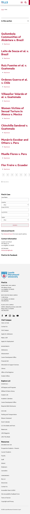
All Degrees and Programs (8, 387)
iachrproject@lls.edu (7, 250)
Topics (3, 217)
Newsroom (4, 429)
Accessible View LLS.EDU (8, 490)
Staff (2, 459)
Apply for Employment (7, 341)
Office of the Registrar (7, 372)
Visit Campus (5, 330)
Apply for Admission (7, 334)
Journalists (4, 470)
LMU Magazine (5, 433)
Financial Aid (4, 361)
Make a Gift (4, 337)
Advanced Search (8, 234)
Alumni (3, 463)
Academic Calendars (6, 398)
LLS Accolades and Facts (8, 425)
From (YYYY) (5, 207)
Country (3, 202)
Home (2, 9)
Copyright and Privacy (7, 501)
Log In (19, 509)
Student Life (4, 395)
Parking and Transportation (9, 414)
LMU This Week (5, 437)
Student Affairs (5, 376)
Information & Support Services (10, 365)
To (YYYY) (4, 212)
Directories (4, 483)
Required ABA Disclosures (8, 406)
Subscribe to (6, 181)
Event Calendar (5, 422)
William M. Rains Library (8, 391)
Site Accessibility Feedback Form (10, 494)
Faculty (3, 456)
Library (3, 368)
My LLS (3, 479)
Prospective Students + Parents (10, 448)
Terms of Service (5, 497)
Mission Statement (6, 418)
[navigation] (22, 2)
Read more (7, 44)
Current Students (6, 452)
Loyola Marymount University (10, 509)
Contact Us (4, 326)
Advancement (5, 353)
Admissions (4, 350)
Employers (4, 467)
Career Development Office (8, 357)
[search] (25, 2)
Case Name (4, 197)
